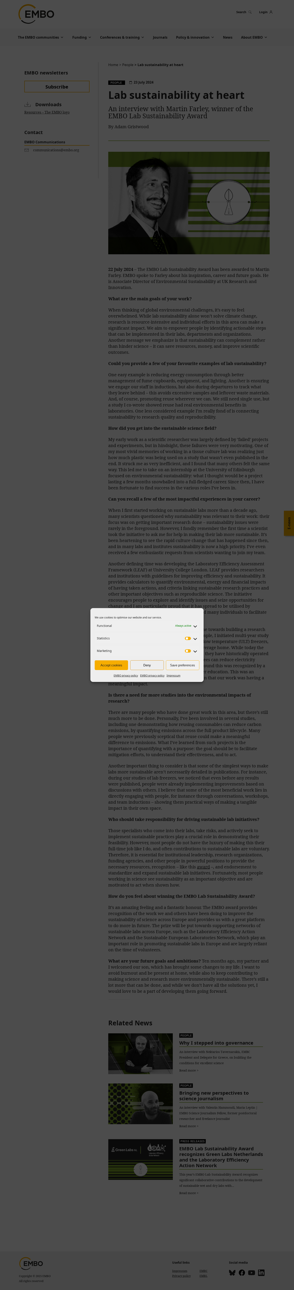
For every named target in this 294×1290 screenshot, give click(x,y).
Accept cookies (111, 665)
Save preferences (182, 665)
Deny (147, 665)
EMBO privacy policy (126, 675)
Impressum (173, 675)
